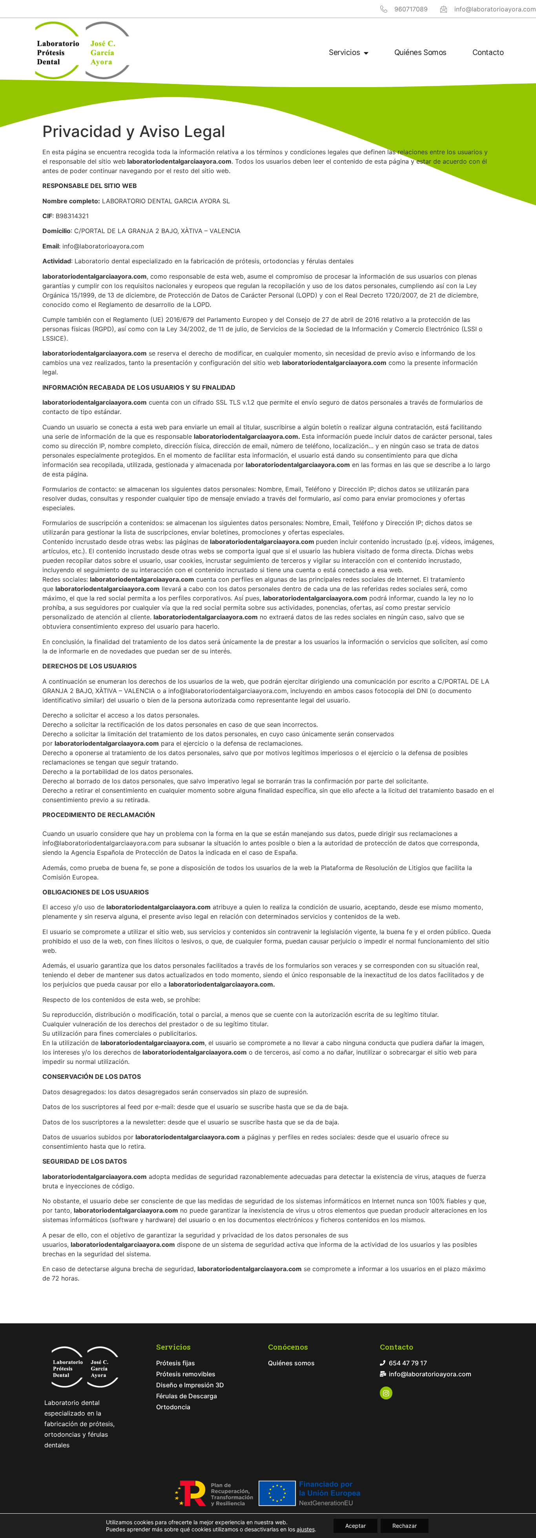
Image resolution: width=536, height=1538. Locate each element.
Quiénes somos (420, 52)
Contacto (487, 52)
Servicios (344, 52)
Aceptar (355, 1525)
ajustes (306, 1529)
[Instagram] (386, 1393)
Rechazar (404, 1525)
